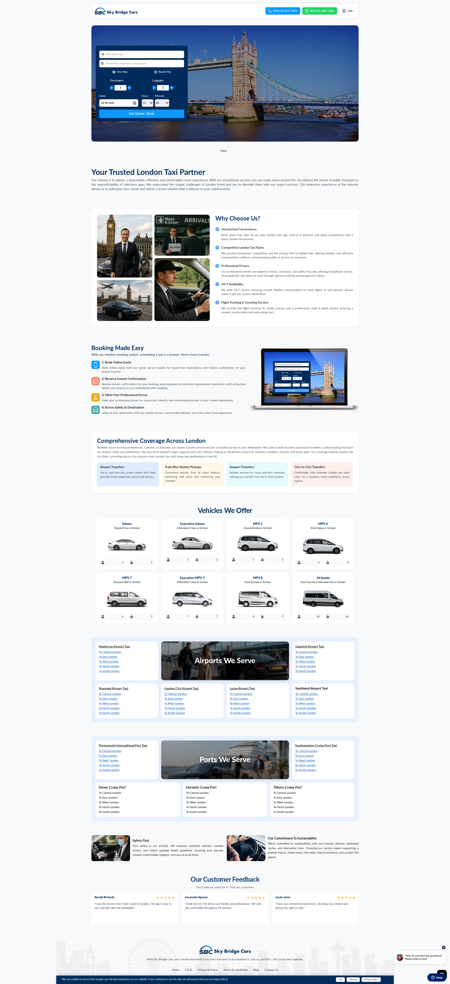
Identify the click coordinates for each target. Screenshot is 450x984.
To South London (109, 671)
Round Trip (165, 72)
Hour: (145, 96)
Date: (102, 96)
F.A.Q (188, 970)
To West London (109, 661)
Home (224, 151)
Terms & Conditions (235, 970)
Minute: (160, 96)
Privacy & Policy (208, 970)
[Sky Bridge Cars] (225, 949)
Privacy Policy (371, 980)
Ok (340, 980)
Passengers (117, 80)
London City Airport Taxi (181, 688)
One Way (122, 72)
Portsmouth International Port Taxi (123, 745)
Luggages (158, 80)
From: (109, 54)
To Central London (110, 652)
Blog (256, 970)
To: (107, 63)
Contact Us (271, 970)
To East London (108, 656)
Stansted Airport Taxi (113, 688)
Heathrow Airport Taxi (114, 646)
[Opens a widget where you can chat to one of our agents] (436, 977)
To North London (109, 666)
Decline (353, 980)
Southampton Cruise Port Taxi (316, 745)
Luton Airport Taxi (242, 688)
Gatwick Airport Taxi (309, 646)
